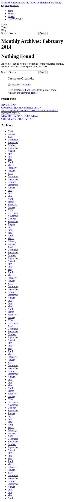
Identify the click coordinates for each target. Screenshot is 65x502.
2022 (10, 247)
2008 (10, 472)
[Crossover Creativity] (19, 84)
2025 (10, 136)
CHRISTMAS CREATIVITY (16, 119)
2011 (10, 362)
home (10, 10)
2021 (10, 283)
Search (4, 33)
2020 (10, 320)
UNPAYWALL (15, 19)
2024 (10, 173)
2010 (10, 399)
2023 (10, 210)
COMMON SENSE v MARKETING (20, 107)
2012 (10, 326)
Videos (11, 16)
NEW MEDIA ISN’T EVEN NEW (19, 116)
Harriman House (29, 92)
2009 (10, 436)
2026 (10, 131)
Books (11, 13)
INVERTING (8, 104)
